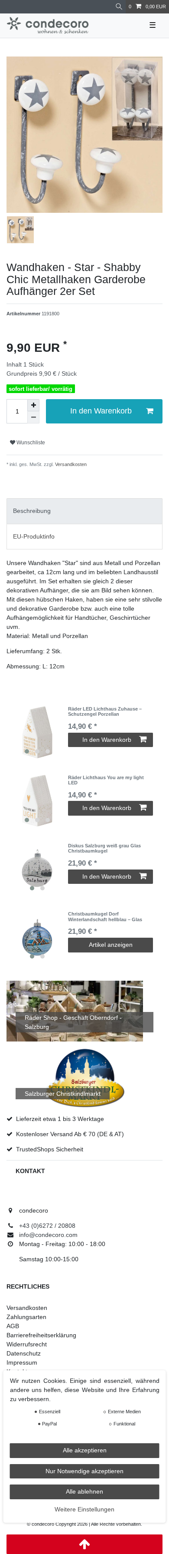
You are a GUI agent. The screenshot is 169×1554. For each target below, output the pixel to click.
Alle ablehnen (84, 1491)
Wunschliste (30, 443)
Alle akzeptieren (85, 1450)
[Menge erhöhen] (33, 405)
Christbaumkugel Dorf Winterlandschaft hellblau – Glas (105, 916)
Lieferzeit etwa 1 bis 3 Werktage (60, 1118)
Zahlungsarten (26, 1316)
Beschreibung (32, 510)
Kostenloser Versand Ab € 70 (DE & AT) (70, 1134)
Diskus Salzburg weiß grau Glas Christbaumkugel (104, 848)
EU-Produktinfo (34, 536)
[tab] (84, 511)
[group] (37, 732)
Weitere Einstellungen (84, 1509)
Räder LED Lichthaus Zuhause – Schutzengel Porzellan (105, 711)
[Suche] (119, 6)
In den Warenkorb (101, 411)
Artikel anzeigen (111, 944)
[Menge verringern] (33, 417)
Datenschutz (23, 1353)
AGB (12, 1326)
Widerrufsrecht (26, 1344)
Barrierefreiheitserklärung (41, 1335)
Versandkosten (70, 464)
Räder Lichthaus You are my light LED (106, 780)
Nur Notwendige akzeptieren (85, 1471)
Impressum (21, 1362)
